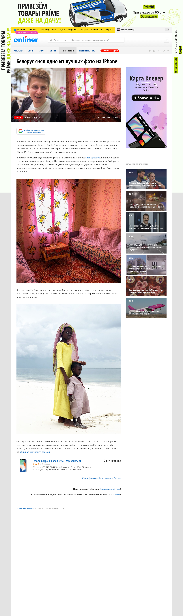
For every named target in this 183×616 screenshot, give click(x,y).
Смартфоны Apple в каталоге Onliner (101, 478)
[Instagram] (154, 50)
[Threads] (168, 50)
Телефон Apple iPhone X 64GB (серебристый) (57, 461)
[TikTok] (163, 50)
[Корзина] (166, 40)
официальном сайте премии (35, 451)
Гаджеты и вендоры (25, 508)
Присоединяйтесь (110, 489)
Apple (38, 508)
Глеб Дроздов (92, 157)
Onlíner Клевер (128, 29)
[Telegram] (149, 50)
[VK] (159, 50)
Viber (117, 494)
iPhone (61, 508)
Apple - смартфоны (50, 508)
